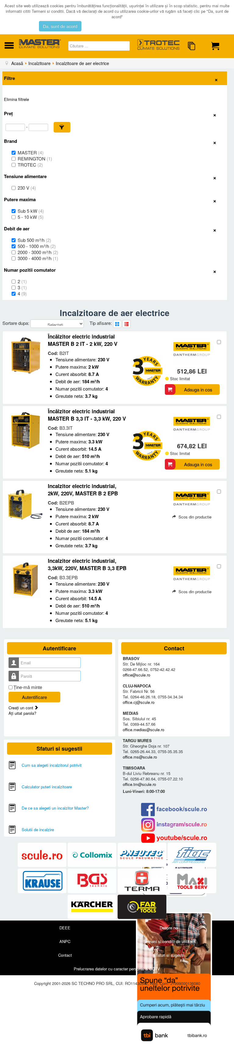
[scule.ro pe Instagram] (174, 825)
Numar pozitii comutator (30, 270)
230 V (27, 188)
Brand (10, 141)
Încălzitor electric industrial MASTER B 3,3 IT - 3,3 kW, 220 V (87, 415)
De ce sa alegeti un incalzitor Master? (55, 808)
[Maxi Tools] (192, 881)
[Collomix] (93, 855)
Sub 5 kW (31, 211)
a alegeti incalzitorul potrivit (58, 765)
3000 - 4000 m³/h (38, 258)
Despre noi (169, 928)
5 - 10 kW (31, 217)
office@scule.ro (136, 675)
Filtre (9, 78)
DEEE (64, 928)
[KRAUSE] (43, 881)
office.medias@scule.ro (143, 729)
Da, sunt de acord (60, 26)
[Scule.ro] (43, 855)
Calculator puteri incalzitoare (47, 787)
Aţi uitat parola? (22, 713)
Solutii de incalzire (38, 829)
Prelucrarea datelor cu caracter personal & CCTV (117, 969)
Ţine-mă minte (27, 687)
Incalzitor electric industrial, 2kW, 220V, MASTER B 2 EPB (83, 489)
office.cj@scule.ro (138, 702)
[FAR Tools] (142, 907)
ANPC (64, 941)
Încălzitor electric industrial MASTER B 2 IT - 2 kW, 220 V (82, 340)
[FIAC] (192, 855)
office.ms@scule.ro (140, 757)
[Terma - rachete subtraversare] (143, 881)
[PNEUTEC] (143, 855)
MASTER (31, 153)
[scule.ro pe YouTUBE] (174, 838)
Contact (65, 955)
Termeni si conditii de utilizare (169, 941)
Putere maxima (20, 199)
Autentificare (34, 697)
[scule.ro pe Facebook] (174, 809)
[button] (62, 127)
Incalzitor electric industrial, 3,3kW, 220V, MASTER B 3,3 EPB (87, 564)
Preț (8, 113)
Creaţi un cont (21, 708)
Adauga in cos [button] (198, 389)
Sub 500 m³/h (34, 240)
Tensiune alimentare (25, 176)
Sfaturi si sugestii (169, 955)
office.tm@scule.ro (139, 784)
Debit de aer (17, 228)
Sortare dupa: (16, 323)
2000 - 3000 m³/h (38, 252)
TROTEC (30, 165)
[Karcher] (93, 907)
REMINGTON (35, 159)
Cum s (28, 765)
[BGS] (93, 881)
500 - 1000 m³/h (37, 246)
